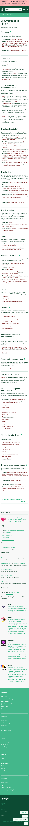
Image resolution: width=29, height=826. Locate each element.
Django (2, 9)
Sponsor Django (4, 782)
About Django (4, 696)
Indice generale (5, 537)
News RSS (3, 770)
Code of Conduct (4, 706)
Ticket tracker (4, 582)
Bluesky (2, 766)
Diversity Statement (5, 708)
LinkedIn (3, 768)
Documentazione (7, 15)
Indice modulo (8, 563)
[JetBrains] (3, 622)
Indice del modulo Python (8, 540)
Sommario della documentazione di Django (12, 499)
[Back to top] (26, 823)
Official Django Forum (6, 575)
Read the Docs (9, 594)
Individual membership (6, 730)
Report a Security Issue (6, 728)
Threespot (4, 811)
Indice (2, 563)
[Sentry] (3, 608)
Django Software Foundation (7, 704)
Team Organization (5, 701)
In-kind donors (5, 805)
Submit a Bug (4, 725)
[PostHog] (3, 669)
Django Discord (4, 744)
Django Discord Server (6, 569)
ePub (17, 592)
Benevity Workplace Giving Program (9, 790)
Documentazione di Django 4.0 (9, 547)
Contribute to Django (5, 723)
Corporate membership (6, 785)
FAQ (2, 557)
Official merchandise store (7, 787)
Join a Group (4, 720)
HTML (11, 592)
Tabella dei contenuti (7, 535)
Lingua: (24, 816)
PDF (15, 592)
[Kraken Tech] (3, 645)
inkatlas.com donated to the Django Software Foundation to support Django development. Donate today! (17, 519)
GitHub (2, 758)
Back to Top (15, 506)
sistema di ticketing (6, 79)
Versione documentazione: (20, 819)
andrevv (4, 815)
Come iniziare (24, 501)
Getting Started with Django (7, 699)
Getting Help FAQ (5, 742)
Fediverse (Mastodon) (6, 763)
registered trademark (15, 821)
